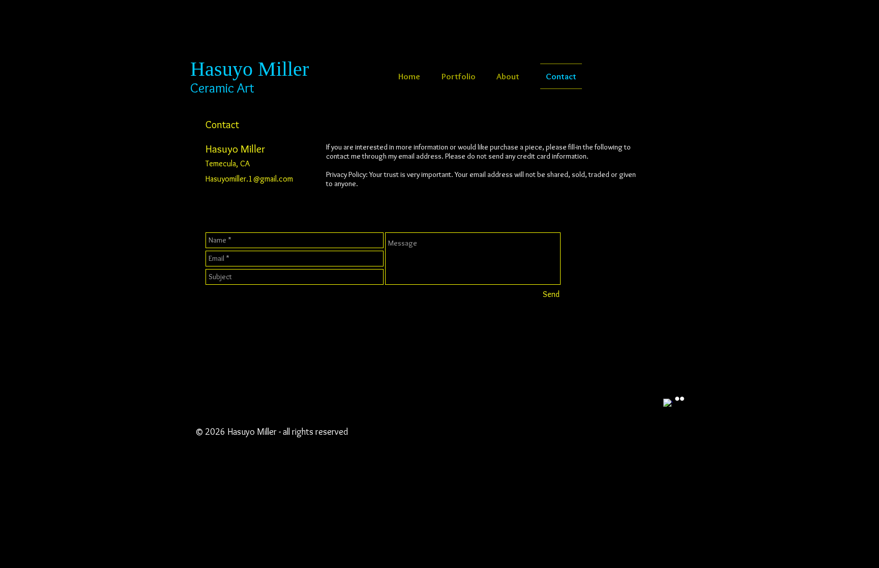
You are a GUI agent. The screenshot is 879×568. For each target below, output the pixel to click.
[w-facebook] (667, 403)
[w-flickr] (679, 398)
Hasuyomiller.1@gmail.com (249, 179)
